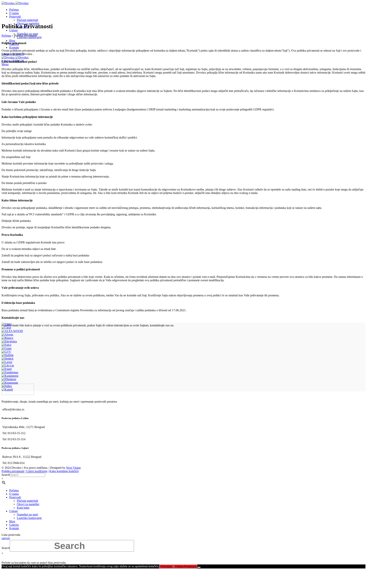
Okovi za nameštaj (28, 504)
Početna (6, 35)
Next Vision (73, 467)
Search (6, 474)
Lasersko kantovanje (29, 518)
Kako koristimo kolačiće (64, 471)
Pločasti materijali (27, 20)
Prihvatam (166, 566)
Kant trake (23, 507)
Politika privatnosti (13, 471)
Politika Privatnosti (185, 566)
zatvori (6, 538)
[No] (199, 567)
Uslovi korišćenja (36, 471)
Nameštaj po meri (27, 33)
